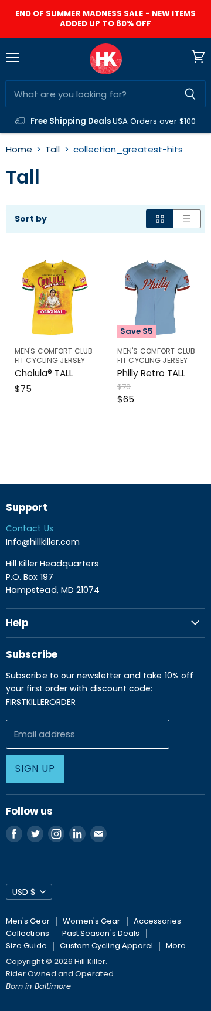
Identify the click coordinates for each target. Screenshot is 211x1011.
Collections (27, 933)
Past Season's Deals (100, 933)
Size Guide (26, 945)
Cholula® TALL (44, 373)
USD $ (23, 892)
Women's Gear (92, 921)
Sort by (31, 218)
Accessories (158, 921)
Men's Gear (28, 921)
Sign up (35, 768)
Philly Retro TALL (151, 373)
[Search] (190, 93)
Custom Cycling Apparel (107, 945)
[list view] (187, 218)
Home (19, 149)
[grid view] (159, 218)
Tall (52, 149)
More (176, 945)
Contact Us (29, 528)
